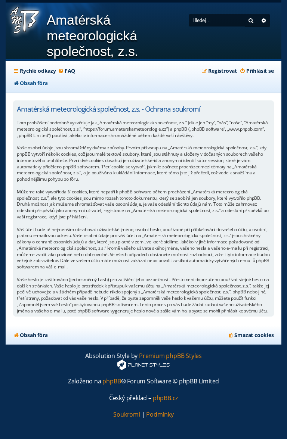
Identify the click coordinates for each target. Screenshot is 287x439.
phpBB (111, 381)
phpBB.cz (165, 398)
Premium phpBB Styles (170, 356)
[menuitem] (66, 71)
